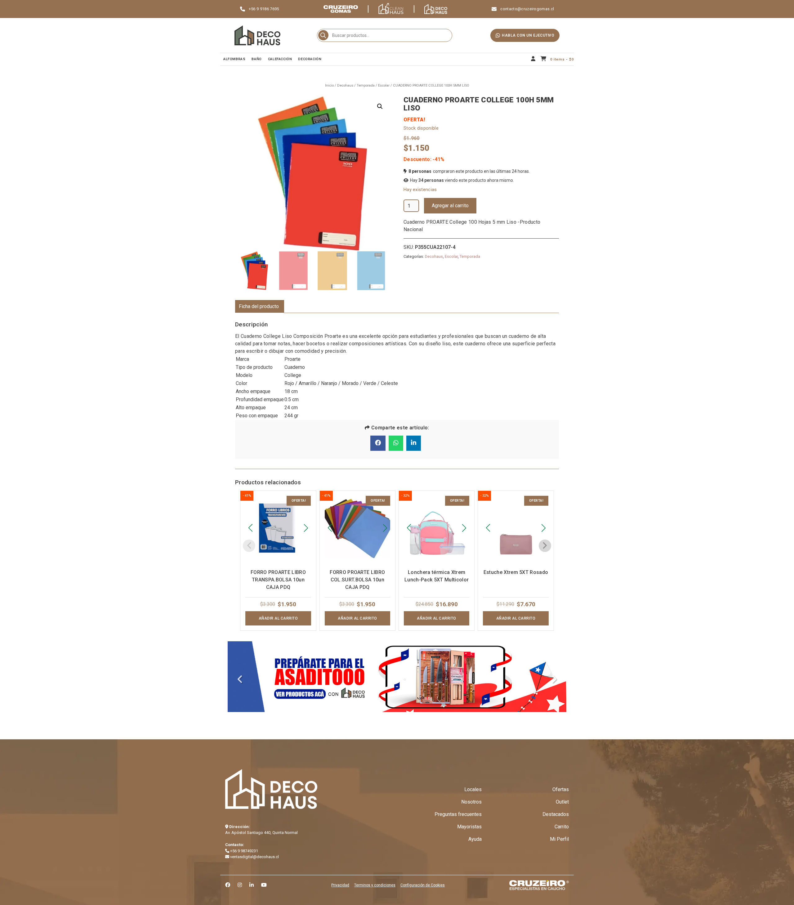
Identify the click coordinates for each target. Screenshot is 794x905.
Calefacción (280, 59)
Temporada (366, 85)
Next (553, 679)
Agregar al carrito (450, 205)
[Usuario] (533, 59)
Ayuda (475, 839)
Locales (473, 789)
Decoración (309, 59)
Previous (240, 679)
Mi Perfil (559, 839)
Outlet (562, 802)
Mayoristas (469, 827)
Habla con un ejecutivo (528, 35)
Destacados (555, 814)
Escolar (384, 85)
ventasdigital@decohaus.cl (254, 856)
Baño (256, 59)
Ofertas (560, 789)
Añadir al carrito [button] (278, 618)
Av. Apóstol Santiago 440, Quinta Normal (261, 832)
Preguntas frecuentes (458, 814)
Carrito (562, 827)
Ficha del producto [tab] (259, 306)
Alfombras (234, 59)
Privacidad (340, 885)
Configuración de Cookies (422, 885)
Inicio (329, 85)
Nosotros (471, 802)
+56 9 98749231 (243, 851)
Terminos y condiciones (374, 885)
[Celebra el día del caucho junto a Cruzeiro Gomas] (397, 676)
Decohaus (345, 85)
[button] (380, 106)
